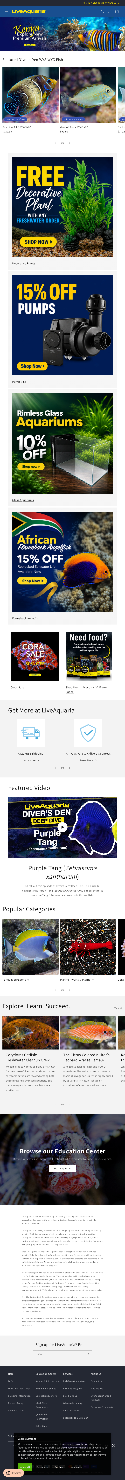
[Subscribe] (88, 1354)
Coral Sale (17, 687)
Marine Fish (86, 895)
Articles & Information (47, 1381)
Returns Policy (15, 1403)
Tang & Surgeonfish (53, 895)
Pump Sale (19, 382)
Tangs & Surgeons (14, 979)
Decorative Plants (23, 263)
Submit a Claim (16, 1410)
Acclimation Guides (46, 1388)
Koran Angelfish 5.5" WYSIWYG (16, 127)
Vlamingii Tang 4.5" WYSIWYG (74, 127)
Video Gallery (43, 1426)
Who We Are (97, 1388)
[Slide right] (69, 143)
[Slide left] (55, 143)
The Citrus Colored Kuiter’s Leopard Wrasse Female (86, 1057)
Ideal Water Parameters (42, 1405)
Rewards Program (72, 1388)
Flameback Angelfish (25, 618)
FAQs (10, 1381)
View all (118, 1007)
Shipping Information (19, 1395)
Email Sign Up (70, 1395)
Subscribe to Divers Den (75, 1417)
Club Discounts (71, 1410)
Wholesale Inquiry (72, 1403)
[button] (6, 11)
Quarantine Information (42, 1416)
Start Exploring (62, 1168)
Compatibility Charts (46, 1395)
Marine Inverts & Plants (75, 979)
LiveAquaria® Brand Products (101, 1397)
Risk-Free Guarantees (74, 1381)
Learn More (29, 760)
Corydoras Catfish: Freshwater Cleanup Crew (28, 1057)
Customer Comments (102, 1407)
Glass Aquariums (23, 500)
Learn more (76, 1467)
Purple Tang (46, 890)
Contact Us (96, 1381)
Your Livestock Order (19, 1388)
